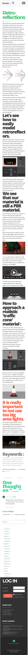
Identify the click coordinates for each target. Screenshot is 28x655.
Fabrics (6, 548)
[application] (13, 272)
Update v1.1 (21, 477)
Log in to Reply (9, 507)
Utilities (6, 576)
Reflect (17, 469)
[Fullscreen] (23, 277)
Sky (5, 568)
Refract (6, 566)
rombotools (7, 21)
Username (5, 587)
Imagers (6, 551)
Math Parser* (6, 611)
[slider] (13, 277)
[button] (14, 272)
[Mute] (21, 277)
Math (5, 536)
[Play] (4, 277)
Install (5, 534)
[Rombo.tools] (9, 3)
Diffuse (6, 546)
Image (5, 531)
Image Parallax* (7, 613)
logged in (12, 514)
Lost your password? (18, 597)
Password (5, 591)
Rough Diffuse (7, 477)
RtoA (4, 543)
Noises (6, 539)
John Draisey (9, 496)
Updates (6, 573)
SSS (5, 571)
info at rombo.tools (14, 643)
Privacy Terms (14, 651)
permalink (7, 471)
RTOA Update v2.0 (8, 610)
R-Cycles (5, 529)
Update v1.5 (14, 632)
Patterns (6, 541)
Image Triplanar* (7, 614)
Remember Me (18, 594)
